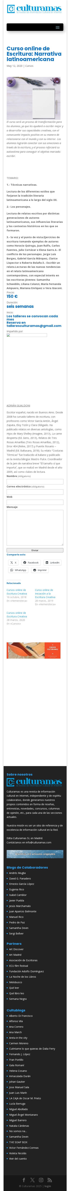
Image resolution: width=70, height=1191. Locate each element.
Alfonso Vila (16, 1021)
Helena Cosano (18, 1070)
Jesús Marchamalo (20, 906)
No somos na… (18, 1131)
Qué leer (14, 987)
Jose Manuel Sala (19, 1087)
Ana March (15, 1032)
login (48, 1186)
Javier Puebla (16, 900)
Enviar (35, 550)
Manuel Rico (16, 917)
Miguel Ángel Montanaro (23, 1114)
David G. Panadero (20, 878)
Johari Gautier (17, 1081)
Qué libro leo (16, 993)
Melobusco (15, 982)
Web (9, 496)
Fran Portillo (16, 1059)
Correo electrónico (25, 486)
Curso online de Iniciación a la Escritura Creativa (45, 593)
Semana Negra (18, 999)
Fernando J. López (19, 1054)
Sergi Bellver (16, 933)
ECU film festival (18, 965)
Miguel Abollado (18, 1109)
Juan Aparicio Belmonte (22, 911)
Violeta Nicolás (17, 1153)
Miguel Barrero (18, 1120)
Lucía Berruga (17, 1103)
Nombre (19, 476)
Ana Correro (16, 1026)
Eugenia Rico (16, 889)
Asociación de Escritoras (23, 960)
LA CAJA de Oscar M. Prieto (25, 1098)
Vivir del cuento (18, 1158)
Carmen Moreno (18, 1043)
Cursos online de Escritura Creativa (17, 591)
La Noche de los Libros (22, 976)
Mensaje (12, 507)
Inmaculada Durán (20, 1076)
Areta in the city (18, 1037)
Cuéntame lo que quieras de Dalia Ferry (32, 1048)
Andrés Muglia (17, 873)
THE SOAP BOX (18, 1142)
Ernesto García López (21, 884)
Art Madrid (15, 954)
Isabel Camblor (18, 895)
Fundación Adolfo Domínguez (26, 971)
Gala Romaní (16, 1065)
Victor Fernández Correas (24, 1147)
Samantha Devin (18, 928)
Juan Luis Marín (18, 1092)
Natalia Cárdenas (19, 1125)
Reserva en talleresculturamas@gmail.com (34, 324)
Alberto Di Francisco (21, 1015)
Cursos (29, 65)
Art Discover (16, 949)
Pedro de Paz (17, 922)
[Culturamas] (35, 787)
